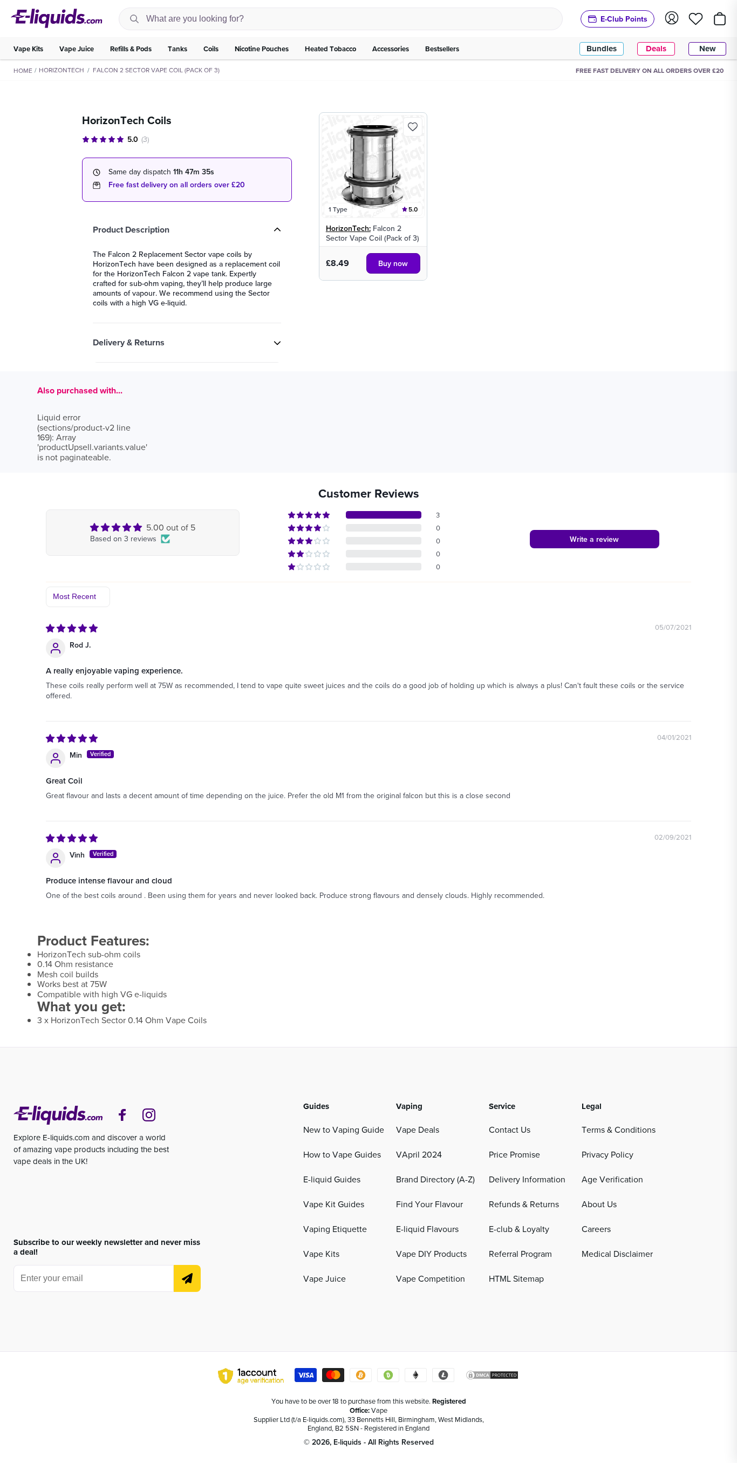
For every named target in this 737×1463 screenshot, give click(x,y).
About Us (599, 1204)
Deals (656, 49)
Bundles (601, 49)
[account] (671, 18)
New (707, 49)
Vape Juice (324, 1278)
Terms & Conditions (619, 1129)
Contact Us (509, 1129)
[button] (309, 515)
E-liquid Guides (331, 1179)
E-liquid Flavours (427, 1229)
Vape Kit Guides (333, 1204)
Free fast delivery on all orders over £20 (176, 184)
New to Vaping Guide (343, 1129)
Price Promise (514, 1154)
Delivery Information (527, 1179)
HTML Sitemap (516, 1278)
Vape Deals (417, 1129)
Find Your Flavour (429, 1204)
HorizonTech (61, 69)
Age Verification (612, 1179)
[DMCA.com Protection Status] (492, 1376)
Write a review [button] (594, 539)
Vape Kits (321, 1254)
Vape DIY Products (431, 1254)
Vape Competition (430, 1278)
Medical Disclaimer (617, 1254)
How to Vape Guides (342, 1154)
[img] (72, 628)
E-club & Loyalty (519, 1229)
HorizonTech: (348, 228)
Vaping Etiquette (335, 1229)
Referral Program (520, 1254)
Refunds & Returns (524, 1204)
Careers (596, 1229)
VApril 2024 (419, 1154)
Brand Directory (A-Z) (435, 1179)
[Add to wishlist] (412, 127)
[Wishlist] (695, 19)
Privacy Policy (607, 1154)
